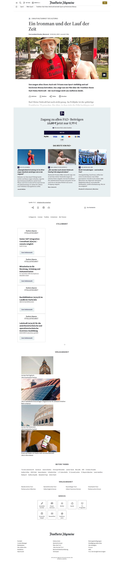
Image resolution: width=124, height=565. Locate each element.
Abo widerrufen (21, 547)
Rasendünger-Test (71, 487)
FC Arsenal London (74, 472)
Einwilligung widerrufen (95, 543)
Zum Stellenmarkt (26, 253)
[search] (20, 3)
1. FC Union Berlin (63, 472)
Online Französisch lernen (73, 489)
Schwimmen (53, 217)
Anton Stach (52, 475)
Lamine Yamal (70, 470)
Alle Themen (62, 217)
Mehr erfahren (26, 404)
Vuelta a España (32, 475)
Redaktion (20, 550)
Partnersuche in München (28, 489)
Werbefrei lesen (57, 543)
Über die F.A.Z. (57, 545)
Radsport (24, 475)
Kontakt (19, 541)
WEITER (62, 133)
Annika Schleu (25, 472)
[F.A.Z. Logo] (62, 3)
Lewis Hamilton (98, 472)
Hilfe (89, 550)
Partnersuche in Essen (94, 489)
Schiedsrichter (52, 472)
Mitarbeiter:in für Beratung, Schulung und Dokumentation (29, 269)
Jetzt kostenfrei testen (29, 377)
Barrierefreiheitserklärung (60, 550)
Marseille (78, 470)
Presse (90, 547)
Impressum (20, 552)
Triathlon (46, 217)
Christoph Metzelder (59, 470)
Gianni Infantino (47, 470)
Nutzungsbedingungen (95, 541)
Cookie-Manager (22, 543)
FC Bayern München (86, 472)
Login (62, 139)
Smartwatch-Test (93, 487)
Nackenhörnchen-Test (50, 487)
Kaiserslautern (42, 472)
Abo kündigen (92, 545)
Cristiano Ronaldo (91, 470)
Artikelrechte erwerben (44, 202)
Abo (105, 3)
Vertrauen (56, 552)
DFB (83, 470)
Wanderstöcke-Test (27, 487)
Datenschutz (56, 541)
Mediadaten (20, 545)
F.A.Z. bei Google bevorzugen (96, 552)
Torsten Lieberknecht (27, 470)
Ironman (40, 217)
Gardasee (38, 470)
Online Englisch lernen (50, 489)
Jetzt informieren (27, 455)
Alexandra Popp (43, 475)
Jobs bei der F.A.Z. (58, 547)
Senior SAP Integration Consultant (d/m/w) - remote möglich (29, 241)
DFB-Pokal (34, 472)
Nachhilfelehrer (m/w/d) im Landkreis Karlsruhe (31, 298)
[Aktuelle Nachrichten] (16, 7)
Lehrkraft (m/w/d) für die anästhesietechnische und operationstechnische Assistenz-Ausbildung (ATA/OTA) (30, 327)
